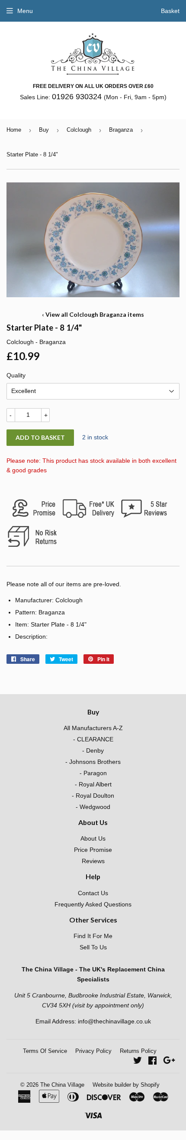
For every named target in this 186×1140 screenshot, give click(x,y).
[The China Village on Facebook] (152, 1061)
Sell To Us (93, 947)
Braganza (121, 130)
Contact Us (93, 893)
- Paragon (93, 773)
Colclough (79, 130)
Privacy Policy (93, 1051)
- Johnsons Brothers (93, 761)
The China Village (62, 1085)
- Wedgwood (93, 806)
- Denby (93, 750)
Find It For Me (93, 935)
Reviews (93, 860)
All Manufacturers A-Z (93, 727)
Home (13, 130)
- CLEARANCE (93, 739)
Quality (16, 375)
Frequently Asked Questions (93, 904)
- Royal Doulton (93, 795)
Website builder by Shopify (126, 1085)
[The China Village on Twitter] (137, 1061)
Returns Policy (138, 1051)
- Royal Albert (93, 784)
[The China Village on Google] (169, 1061)
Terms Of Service (45, 1051)
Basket (170, 10)
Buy (44, 130)
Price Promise (93, 849)
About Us (93, 838)
